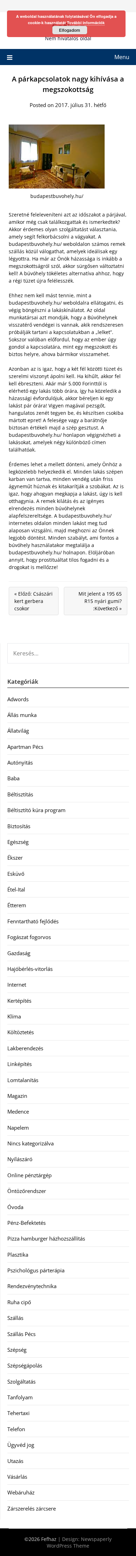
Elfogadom (69, 30)
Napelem (18, 1127)
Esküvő (15, 873)
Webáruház (21, 1492)
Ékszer (15, 857)
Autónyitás (20, 762)
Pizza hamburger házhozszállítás (46, 1238)
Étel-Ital (16, 889)
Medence (18, 1111)
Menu (121, 57)
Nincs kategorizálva (30, 1143)
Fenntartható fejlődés (33, 921)
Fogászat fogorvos (29, 936)
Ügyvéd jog (20, 1444)
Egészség (18, 841)
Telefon (16, 1429)
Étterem (16, 905)
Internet (16, 984)
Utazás (15, 1460)
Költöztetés (20, 1032)
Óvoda (15, 1206)
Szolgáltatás (21, 1381)
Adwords (18, 699)
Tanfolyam (20, 1397)
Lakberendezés (25, 1048)
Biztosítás (18, 826)
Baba (13, 778)
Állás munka (22, 714)
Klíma (14, 1016)
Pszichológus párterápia (36, 1270)
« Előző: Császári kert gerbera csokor (33, 601)
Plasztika (17, 1254)
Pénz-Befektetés (26, 1222)
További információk (86, 22)
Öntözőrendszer (26, 1190)
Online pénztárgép (29, 1175)
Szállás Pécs (21, 1333)
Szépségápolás (24, 1365)
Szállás (15, 1317)
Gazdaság (18, 953)
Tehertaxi (18, 1412)
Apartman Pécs (25, 746)
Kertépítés (19, 1000)
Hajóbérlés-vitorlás (30, 968)
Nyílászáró (19, 1159)
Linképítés (19, 1063)
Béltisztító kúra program (36, 810)
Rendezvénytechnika (31, 1286)
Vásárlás (17, 1476)
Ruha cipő (19, 1302)
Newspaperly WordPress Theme (79, 1542)
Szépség (17, 1349)
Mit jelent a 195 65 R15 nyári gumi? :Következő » (100, 601)
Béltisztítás (20, 794)
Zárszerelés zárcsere (31, 1508)
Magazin (17, 1095)
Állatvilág (18, 730)
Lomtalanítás (22, 1080)
